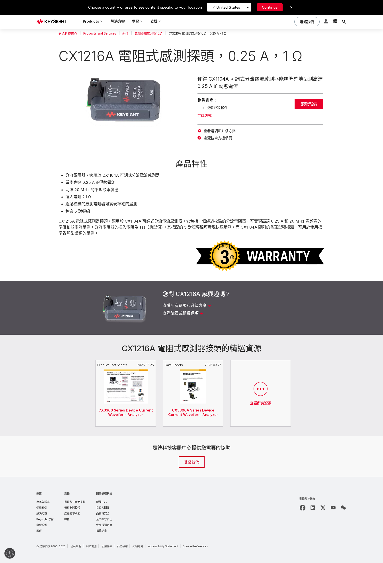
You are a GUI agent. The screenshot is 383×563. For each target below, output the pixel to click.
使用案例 (41, 507)
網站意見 (138, 546)
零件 (67, 519)
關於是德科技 (104, 493)
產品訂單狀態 (72, 513)
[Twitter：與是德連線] (323, 507)
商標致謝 (122, 546)
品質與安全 (102, 513)
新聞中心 (101, 502)
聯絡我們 (191, 462)
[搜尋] (344, 21)
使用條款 (107, 546)
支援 (67, 493)
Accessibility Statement (163, 546)
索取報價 (309, 104)
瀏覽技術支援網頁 (218, 138)
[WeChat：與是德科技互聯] (343, 507)
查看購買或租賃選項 (181, 313)
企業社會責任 (104, 519)
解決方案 (118, 21)
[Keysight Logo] (53, 21)
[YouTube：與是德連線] (333, 507)
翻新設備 (41, 525)
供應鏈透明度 (104, 525)
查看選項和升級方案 (220, 131)
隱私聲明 (75, 546)
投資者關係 (102, 507)
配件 (125, 33)
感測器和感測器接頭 (148, 33)
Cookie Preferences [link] (195, 546)
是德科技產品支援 (75, 502)
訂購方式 (204, 115)
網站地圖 (91, 546)
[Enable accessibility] (9, 553)
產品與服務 (43, 502)
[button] (326, 21)
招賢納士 (101, 530)
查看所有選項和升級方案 (185, 305)
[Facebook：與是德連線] (302, 507)
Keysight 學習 (45, 519)
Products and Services (99, 33)
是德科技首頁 (68, 33)
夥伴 (39, 530)
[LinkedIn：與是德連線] (312, 507)
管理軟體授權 (72, 507)
